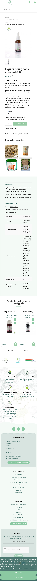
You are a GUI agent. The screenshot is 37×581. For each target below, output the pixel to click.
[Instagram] (23, 429)
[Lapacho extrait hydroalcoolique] (9, 326)
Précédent (26, 21)
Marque (7, 207)
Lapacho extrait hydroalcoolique (9, 312)
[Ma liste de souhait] (28, 3)
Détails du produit (11, 204)
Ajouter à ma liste (11, 128)
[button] (8, 350)
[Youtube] (18, 429)
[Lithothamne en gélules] (25, 151)
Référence (8, 209)
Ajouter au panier (20, 123)
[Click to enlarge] (8, 55)
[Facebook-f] (13, 429)
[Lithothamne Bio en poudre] (25, 165)
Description (9, 185)
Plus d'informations (6, 569)
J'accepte (18, 573)
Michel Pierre (14, 207)
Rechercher (33, 9)
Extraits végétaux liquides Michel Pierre (9, 316)
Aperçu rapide (15, 323)
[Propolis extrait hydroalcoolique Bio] (27, 326)
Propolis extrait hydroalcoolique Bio (27, 312)
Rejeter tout (18, 577)
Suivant (30, 21)
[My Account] (31, 3)
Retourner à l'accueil (28, 21)
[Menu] (2, 3)
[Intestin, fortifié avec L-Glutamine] (11, 165)
